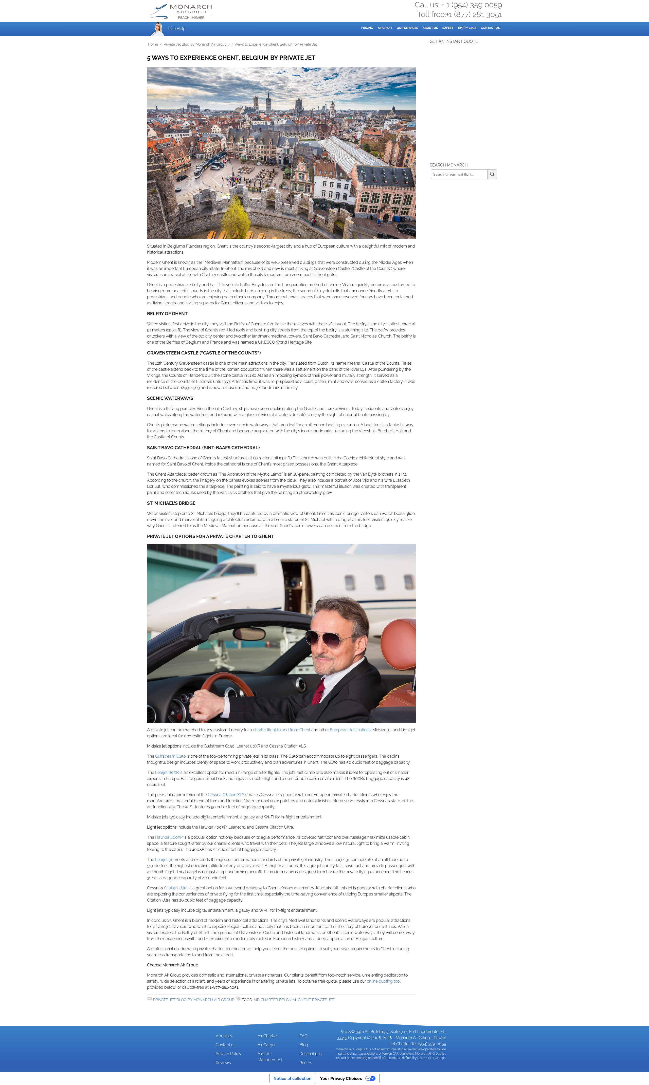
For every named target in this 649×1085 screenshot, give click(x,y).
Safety (448, 28)
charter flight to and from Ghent (281, 729)
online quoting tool (384, 981)
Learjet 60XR (167, 772)
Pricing (367, 28)
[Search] (492, 174)
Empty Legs (467, 28)
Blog (303, 1044)
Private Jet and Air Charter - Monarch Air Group (180, 12)
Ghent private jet (316, 1000)
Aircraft (385, 28)
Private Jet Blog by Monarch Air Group (195, 44)
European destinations (350, 729)
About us (224, 1036)
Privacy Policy (228, 1053)
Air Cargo (266, 1044)
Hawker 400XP (169, 837)
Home (153, 44)
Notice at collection (293, 1078)
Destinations (310, 1053)
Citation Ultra (176, 888)
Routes (305, 1062)
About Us (430, 28)
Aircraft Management (270, 1056)
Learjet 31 (163, 859)
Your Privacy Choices (341, 1078)
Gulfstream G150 (170, 756)
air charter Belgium (275, 1000)
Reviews (223, 1062)
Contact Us (490, 28)
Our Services (407, 28)
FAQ (303, 1036)
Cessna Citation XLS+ (227, 794)
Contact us (226, 1044)
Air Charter (267, 1036)
